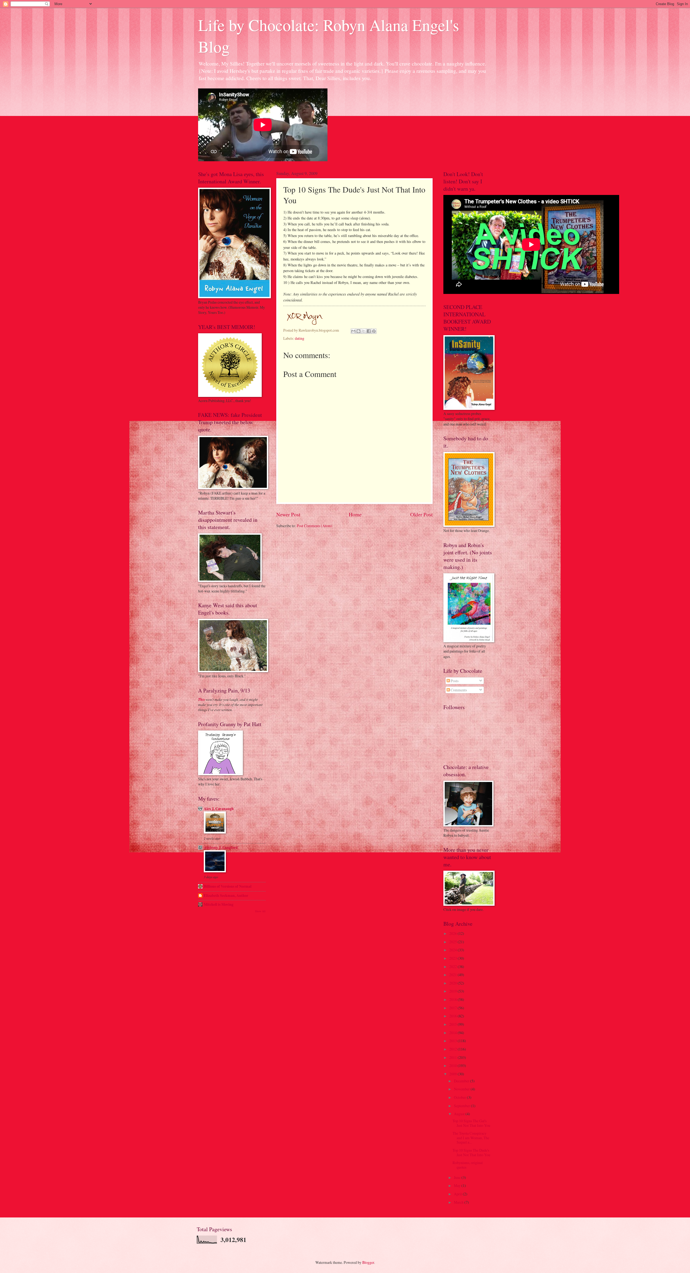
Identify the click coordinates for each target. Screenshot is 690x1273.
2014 (453, 1032)
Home (355, 514)
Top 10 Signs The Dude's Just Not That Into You (471, 1152)
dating (299, 338)
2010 (453, 1065)
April (458, 1193)
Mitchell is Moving (218, 904)
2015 (453, 1024)
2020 (453, 983)
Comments (458, 689)
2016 (453, 1015)
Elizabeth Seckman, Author (226, 895)
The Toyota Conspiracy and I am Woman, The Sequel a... (471, 1138)
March (459, 1202)
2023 (453, 958)
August (459, 1113)
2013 (453, 1040)
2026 (453, 933)
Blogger (368, 1262)
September (462, 1105)
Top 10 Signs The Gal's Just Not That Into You (471, 1123)
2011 (453, 1057)
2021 (453, 974)
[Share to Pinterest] (374, 331)
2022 (453, 966)
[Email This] (353, 331)
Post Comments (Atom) (314, 525)
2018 (453, 999)
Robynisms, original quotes (468, 1165)
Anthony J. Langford (221, 847)
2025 (453, 941)
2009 (453, 1073)
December (462, 1080)
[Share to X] (363, 331)
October (460, 1097)
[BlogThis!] (358, 331)
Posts (454, 680)
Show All (260, 911)
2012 (453, 1049)
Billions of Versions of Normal (227, 886)
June (457, 1177)
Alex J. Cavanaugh (219, 808)
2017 (453, 1007)
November (462, 1089)
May (457, 1185)
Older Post (421, 514)
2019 (453, 991)
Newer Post (288, 514)
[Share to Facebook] (368, 331)
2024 (453, 949)
